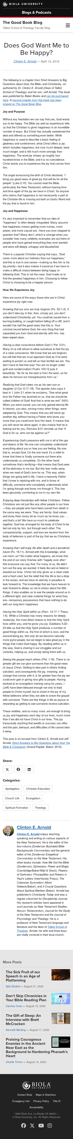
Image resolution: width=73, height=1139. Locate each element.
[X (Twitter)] (32, 1125)
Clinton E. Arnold (25, 61)
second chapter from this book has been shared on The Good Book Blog (32, 102)
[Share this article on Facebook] (18, 769)
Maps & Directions (46, 1094)
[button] (68, 25)
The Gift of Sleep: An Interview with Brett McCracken (23, 1019)
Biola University (26, 4)
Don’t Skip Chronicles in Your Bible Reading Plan (26, 998)
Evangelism (33, 798)
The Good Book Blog (22, 22)
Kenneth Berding (16, 1030)
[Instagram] (50, 1125)
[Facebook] (23, 1125)
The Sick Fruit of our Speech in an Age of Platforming (23, 976)
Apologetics (12, 788)
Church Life (12, 798)
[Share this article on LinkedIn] (29, 769)
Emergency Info (21, 1101)
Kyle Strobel (13, 986)
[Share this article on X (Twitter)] (7, 769)
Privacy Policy (41, 1101)
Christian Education (38, 788)
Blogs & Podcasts (36, 12)
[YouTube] (41, 1125)
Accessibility (36, 1107)
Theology (40, 807)
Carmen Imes (14, 1006)
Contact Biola (24, 1094)
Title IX (57, 1101)
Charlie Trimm (14, 1062)
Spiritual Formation (16, 807)
